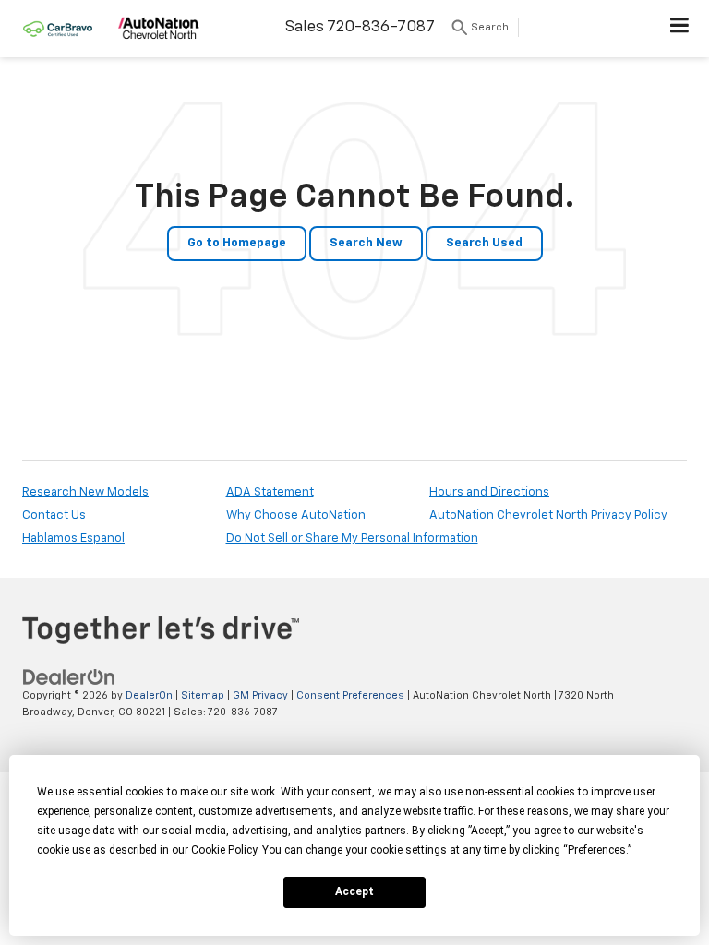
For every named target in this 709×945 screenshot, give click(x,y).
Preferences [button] (597, 849)
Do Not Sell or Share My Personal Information (352, 538)
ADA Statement (270, 492)
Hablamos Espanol (73, 538)
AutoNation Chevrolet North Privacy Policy (548, 515)
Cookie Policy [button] (224, 849)
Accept (354, 891)
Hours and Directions (489, 492)
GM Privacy (260, 695)
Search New (366, 243)
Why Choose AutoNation (296, 515)
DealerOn (149, 695)
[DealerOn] (69, 677)
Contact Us (54, 515)
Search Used (484, 243)
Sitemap (202, 695)
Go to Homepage (236, 243)
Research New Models (85, 492)
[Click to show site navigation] (680, 28)
